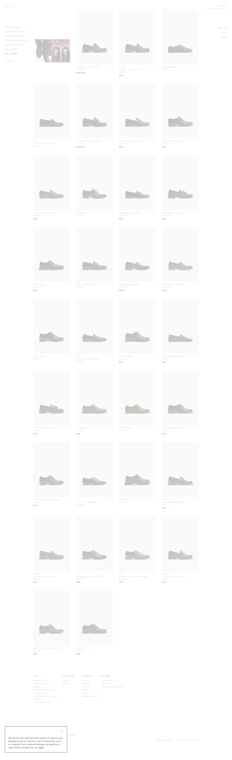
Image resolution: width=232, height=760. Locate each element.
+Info (41, 747)
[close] (62, 731)
